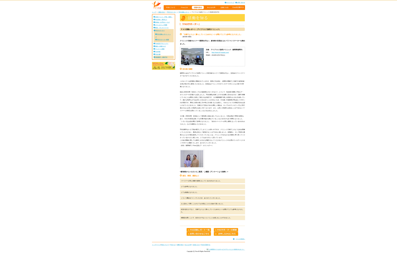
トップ (154, 12)
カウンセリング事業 (161, 25)
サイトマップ (230, 2)
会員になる (196, 245)
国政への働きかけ (160, 46)
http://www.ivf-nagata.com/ (220, 52)
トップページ (156, 245)
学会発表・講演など (161, 19)
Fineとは (172, 245)
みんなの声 (188, 245)
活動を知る (161, 12)
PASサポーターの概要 (226, 230)
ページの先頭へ (240, 239)
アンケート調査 (159, 49)
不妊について (165, 245)
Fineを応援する (205, 245)
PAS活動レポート (184, 12)
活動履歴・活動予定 (161, 57)
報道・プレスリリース (162, 27)
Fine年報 (157, 51)
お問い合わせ (241, 2)
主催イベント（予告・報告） (164, 17)
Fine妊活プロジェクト (161, 43)
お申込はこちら (226, 234)
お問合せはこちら (199, 234)
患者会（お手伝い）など (162, 22)
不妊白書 (157, 54)
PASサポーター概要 (163, 39)
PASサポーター (171, 12)
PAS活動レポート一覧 (199, 230)
